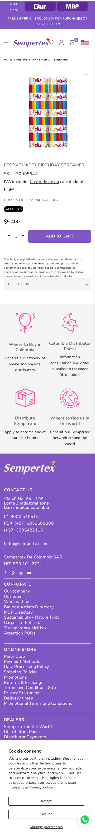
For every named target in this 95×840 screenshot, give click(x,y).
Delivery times (18, 698)
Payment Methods (22, 661)
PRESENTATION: (31, 200)
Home (8, 60)
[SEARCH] (52, 42)
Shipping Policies (21, 672)
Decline (46, 813)
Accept (46, 801)
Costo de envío (44, 182)
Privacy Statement (22, 693)
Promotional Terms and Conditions (38, 703)
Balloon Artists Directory (29, 607)
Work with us (17, 602)
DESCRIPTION (19, 284)
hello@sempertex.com (26, 544)
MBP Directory (18, 612)
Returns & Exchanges (25, 682)
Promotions (15, 677)
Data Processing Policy (26, 667)
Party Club (14, 656)
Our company (17, 591)
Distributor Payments (25, 737)
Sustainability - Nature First (31, 617)
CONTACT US (18, 490)
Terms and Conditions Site (30, 687)
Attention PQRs (19, 633)
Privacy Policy (41, 787)
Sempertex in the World (28, 727)
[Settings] (84, 42)
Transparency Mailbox (25, 628)
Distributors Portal (22, 732)
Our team (13, 596)
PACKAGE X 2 (13, 209)
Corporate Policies (22, 623)
